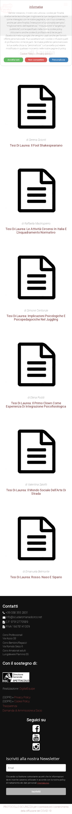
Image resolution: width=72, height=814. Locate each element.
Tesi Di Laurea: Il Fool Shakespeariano (36, 145)
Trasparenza (10, 706)
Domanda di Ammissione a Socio (22, 710)
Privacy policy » (44, 53)
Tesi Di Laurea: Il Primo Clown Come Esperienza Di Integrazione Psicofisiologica (36, 404)
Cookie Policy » (27, 53)
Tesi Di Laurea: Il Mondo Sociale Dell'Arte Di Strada (36, 491)
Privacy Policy (22, 697)
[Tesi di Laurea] (36, 107)
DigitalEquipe (27, 688)
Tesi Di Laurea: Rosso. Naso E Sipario (36, 577)
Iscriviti (36, 791)
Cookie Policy (22, 701)
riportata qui (43, 782)
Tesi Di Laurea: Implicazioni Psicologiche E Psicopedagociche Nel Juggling (36, 317)
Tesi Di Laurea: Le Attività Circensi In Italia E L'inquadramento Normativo (36, 230)
